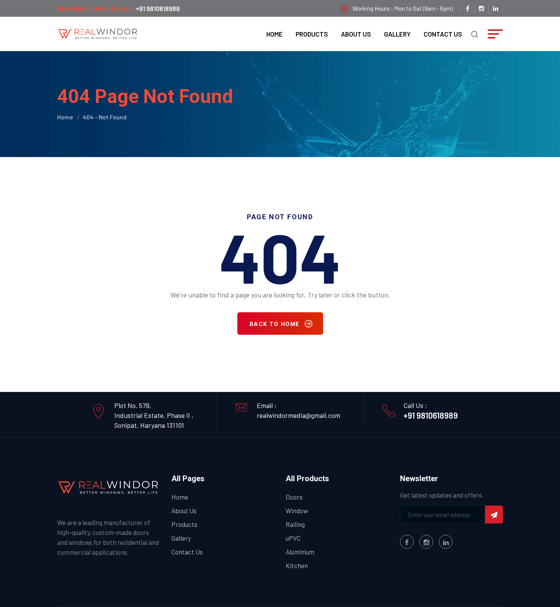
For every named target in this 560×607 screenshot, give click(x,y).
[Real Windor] (98, 33)
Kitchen (297, 565)
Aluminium (300, 552)
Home (274, 34)
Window (297, 510)
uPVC (293, 538)
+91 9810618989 (158, 8)
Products (312, 34)
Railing (295, 524)
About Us (356, 34)
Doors (294, 497)
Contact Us (443, 34)
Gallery (397, 34)
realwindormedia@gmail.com (298, 415)
